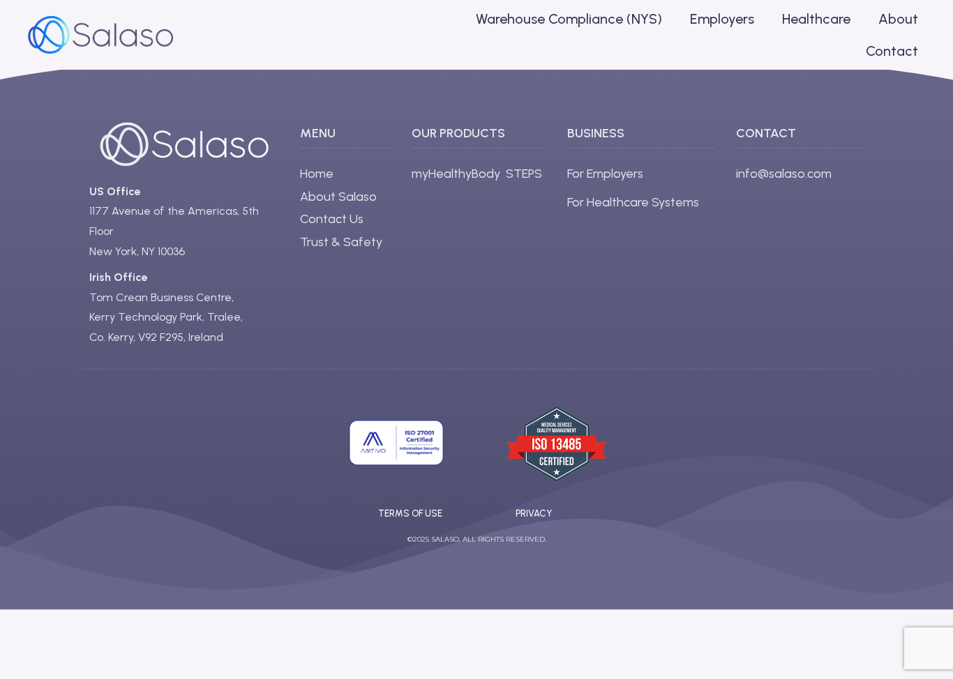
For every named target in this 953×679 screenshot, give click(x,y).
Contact (892, 51)
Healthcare (816, 18)
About (898, 18)
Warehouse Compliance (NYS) (569, 18)
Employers (722, 18)
